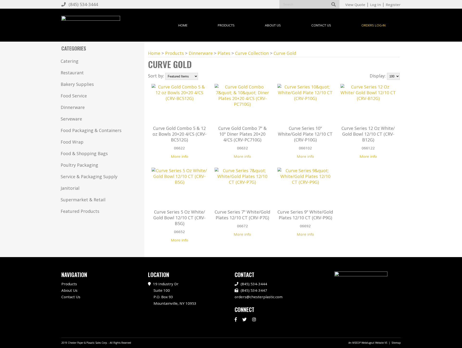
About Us (273, 25)
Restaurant (72, 73)
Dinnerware (73, 107)
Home (182, 25)
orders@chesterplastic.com (258, 296)
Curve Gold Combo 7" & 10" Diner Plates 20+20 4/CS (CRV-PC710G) (242, 134)
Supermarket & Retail (83, 199)
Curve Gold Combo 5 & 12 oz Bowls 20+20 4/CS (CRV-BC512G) (179, 134)
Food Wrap (72, 142)
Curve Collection (252, 53)
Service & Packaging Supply (89, 176)
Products (226, 25)
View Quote (355, 4)
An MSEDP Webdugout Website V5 (367, 342)
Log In (375, 4)
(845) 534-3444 (83, 4)
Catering (69, 61)
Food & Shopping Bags (84, 153)
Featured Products (80, 211)
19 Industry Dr (174, 293)
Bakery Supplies (77, 84)
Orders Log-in (373, 25)
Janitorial (70, 188)
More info (179, 156)
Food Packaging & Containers (91, 130)
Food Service (74, 96)
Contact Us (321, 25)
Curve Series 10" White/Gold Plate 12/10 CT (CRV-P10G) (305, 134)
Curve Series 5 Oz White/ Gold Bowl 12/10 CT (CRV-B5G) (179, 217)
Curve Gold (285, 53)
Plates (224, 53)
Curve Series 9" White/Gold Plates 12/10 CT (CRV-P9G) (305, 215)
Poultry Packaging (79, 165)
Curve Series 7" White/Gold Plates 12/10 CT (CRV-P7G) (242, 215)
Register (393, 4)
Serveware (71, 119)
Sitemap (396, 342)
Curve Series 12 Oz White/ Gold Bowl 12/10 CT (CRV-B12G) (368, 134)
